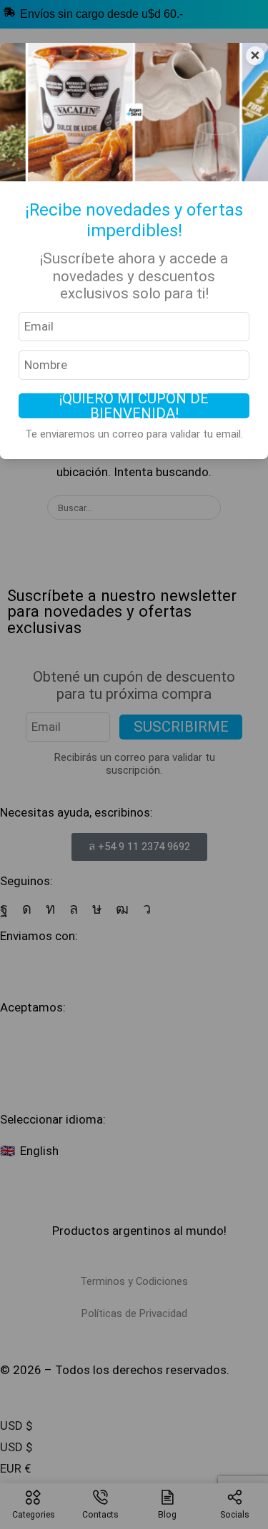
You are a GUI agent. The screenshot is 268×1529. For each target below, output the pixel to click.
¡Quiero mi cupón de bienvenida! (134, 405)
